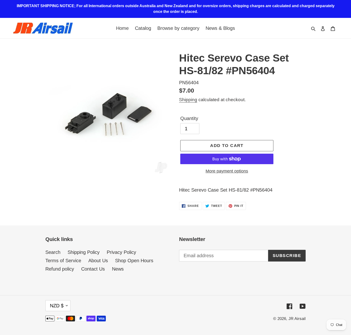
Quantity (189, 118)
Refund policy (59, 269)
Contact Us (93, 269)
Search (52, 252)
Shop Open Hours (134, 260)
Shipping (188, 99)
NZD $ (57, 305)
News (118, 269)
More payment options (227, 171)
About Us (98, 260)
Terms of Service (63, 260)
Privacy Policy (121, 252)
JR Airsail (297, 318)
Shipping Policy (84, 252)
